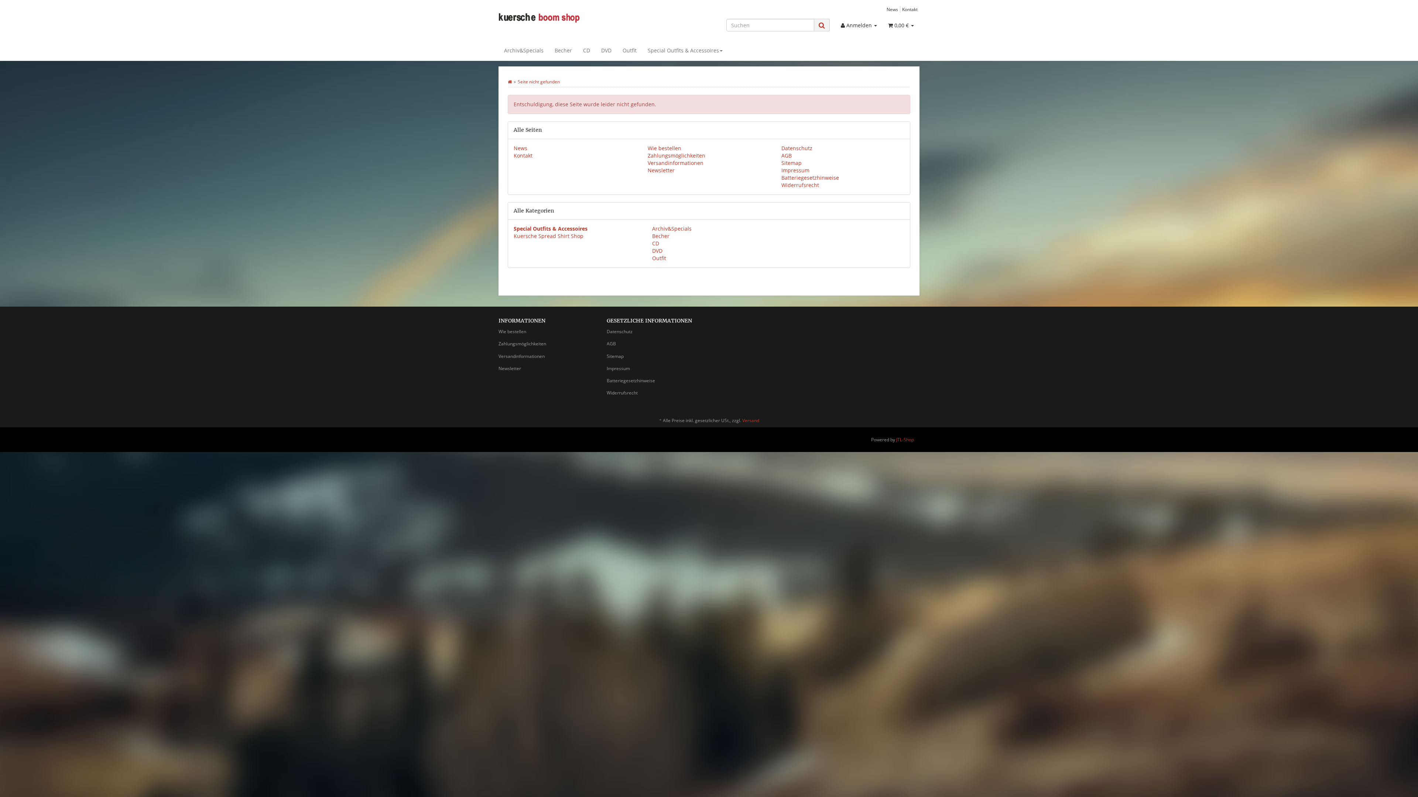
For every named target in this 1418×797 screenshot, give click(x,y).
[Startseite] (510, 82)
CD (586, 50)
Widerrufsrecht (800, 185)
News (892, 9)
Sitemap (791, 162)
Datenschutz (796, 148)
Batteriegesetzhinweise (810, 177)
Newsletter (661, 170)
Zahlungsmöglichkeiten (676, 155)
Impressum (795, 170)
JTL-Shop (905, 440)
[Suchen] (822, 25)
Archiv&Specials (524, 50)
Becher (563, 50)
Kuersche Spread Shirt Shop (548, 235)
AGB (786, 155)
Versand (750, 420)
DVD (606, 50)
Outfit (630, 50)
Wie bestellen (664, 148)
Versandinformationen (675, 162)
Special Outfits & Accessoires (683, 50)
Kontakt (910, 9)
